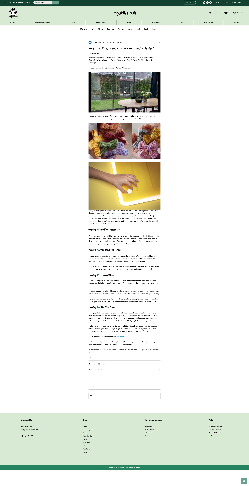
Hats (92, 29)
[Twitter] (210, 2)
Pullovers (121, 29)
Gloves (100, 29)
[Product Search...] (55, 2)
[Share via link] (104, 364)
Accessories (87, 442)
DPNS (85, 426)
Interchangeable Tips (90, 430)
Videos (85, 452)
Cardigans (110, 29)
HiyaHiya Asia (125, 13)
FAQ (210, 436)
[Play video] (124, 92)
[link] (225, 13)
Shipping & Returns (215, 426)
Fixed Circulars (88, 436)
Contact (226, 2)
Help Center (236, 2)
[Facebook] (204, 2)
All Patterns (83, 29)
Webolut (138, 467)
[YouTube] (32, 435)
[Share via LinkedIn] (99, 364)
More (154, 29)
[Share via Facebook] (89, 364)
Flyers (85, 439)
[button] (236, 22)
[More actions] (159, 42)
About (218, 2)
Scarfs (146, 29)
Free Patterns (87, 449)
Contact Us (149, 426)
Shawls (138, 29)
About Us (148, 433)
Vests (130, 29)
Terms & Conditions (215, 430)
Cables (85, 433)
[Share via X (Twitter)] (94, 364)
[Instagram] (207, 2)
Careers (148, 436)
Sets (84, 446)
